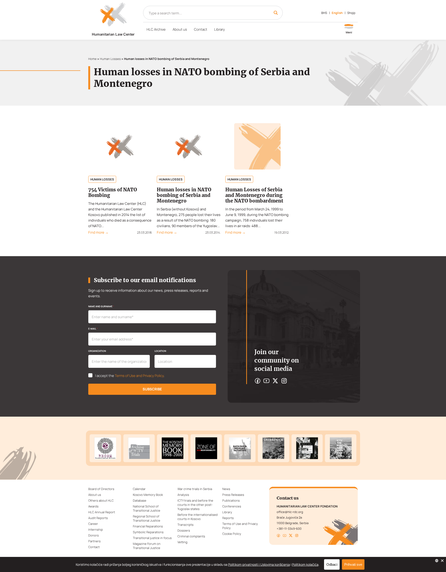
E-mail (93, 328)
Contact (200, 29)
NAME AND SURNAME (101, 306)
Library (219, 29)
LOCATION (160, 351)
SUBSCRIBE (152, 389)
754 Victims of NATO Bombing (112, 192)
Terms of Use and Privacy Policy (139, 375)
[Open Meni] (349, 29)
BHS (324, 13)
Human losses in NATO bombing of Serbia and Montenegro (184, 195)
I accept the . (130, 375)
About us (180, 29)
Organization (97, 351)
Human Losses (110, 59)
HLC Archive (156, 29)
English (337, 13)
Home (92, 59)
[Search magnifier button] (276, 13)
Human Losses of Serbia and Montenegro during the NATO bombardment (254, 195)
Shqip (351, 13)
